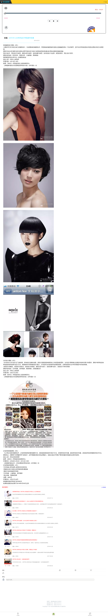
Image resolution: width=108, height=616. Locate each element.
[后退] (49, 20)
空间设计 (90, 615)
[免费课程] (91, 31)
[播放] (53, 21)
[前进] (58, 20)
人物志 (17, 615)
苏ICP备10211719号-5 (56, 601)
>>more (103, 487)
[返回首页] (14, 27)
